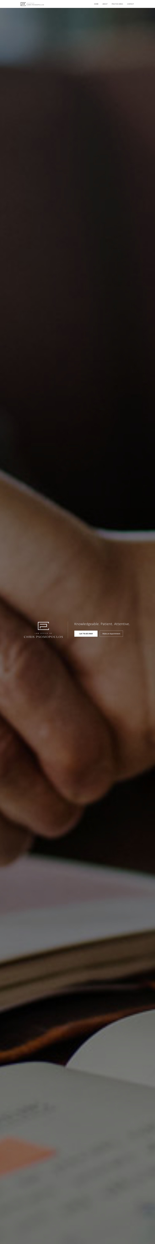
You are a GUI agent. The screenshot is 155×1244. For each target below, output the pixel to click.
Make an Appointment (111, 633)
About (105, 4)
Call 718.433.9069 (86, 633)
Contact (130, 4)
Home (96, 4)
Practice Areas (117, 4)
